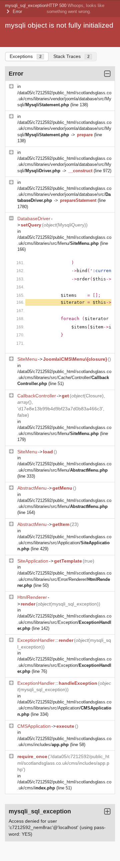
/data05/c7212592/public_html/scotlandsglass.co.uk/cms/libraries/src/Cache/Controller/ (64, 377)
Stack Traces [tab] (71, 56)
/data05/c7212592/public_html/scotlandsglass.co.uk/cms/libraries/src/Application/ (64, 542)
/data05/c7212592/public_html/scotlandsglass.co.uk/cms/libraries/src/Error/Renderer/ (64, 579)
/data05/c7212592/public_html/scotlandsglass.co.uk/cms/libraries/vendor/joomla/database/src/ (64, 194)
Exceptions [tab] (26, 56)
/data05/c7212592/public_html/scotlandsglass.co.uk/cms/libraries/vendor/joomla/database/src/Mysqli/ (64, 98)
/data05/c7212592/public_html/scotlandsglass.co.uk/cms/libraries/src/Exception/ (64, 622)
